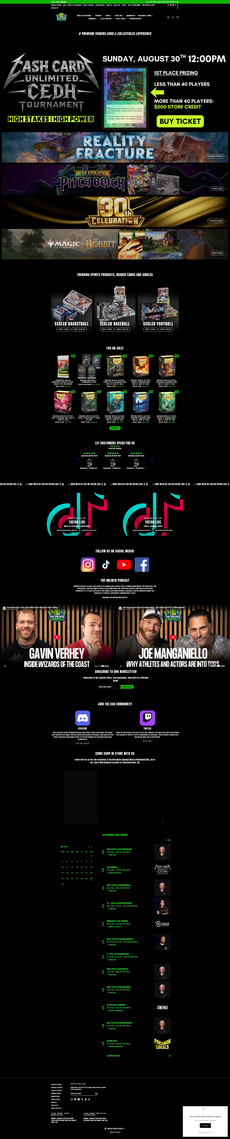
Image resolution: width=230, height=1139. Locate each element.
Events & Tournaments (75, 5)
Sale (64, 5)
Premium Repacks (135, 19)
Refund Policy (55, 1096)
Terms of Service (56, 1090)
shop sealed (79, 329)
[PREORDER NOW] (115, 212)
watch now (147, 741)
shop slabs (107, 329)
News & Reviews (89, 5)
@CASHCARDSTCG (89, 530)
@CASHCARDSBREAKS (164, 530)
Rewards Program (56, 1087)
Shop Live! (117, 5)
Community (92, 19)
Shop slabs (150, 329)
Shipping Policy (56, 1093)
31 (63, 884)
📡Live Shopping (106, 19)
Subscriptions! (100, 5)
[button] (78, 459)
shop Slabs (63, 329)
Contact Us (54, 8)
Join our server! (82, 743)
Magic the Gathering (84, 16)
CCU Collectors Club (148, 5)
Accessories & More (145, 16)
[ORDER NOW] (115, 179)
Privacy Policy (55, 1099)
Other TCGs (119, 16)
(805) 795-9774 (56, 1108)
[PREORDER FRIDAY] (115, 147)
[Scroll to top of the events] (170, 1056)
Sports (108, 16)
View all (115, 428)
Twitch (124, 5)
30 (91, 879)
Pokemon (98, 16)
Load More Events (113, 1056)
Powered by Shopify (115, 1132)
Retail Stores (121, 19)
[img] (115, 446)
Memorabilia (131, 16)
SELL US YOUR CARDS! (134, 5)
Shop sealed (122, 329)
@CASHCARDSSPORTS (142, 530)
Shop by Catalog (56, 5)
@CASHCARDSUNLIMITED (67, 530)
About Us (109, 5)
